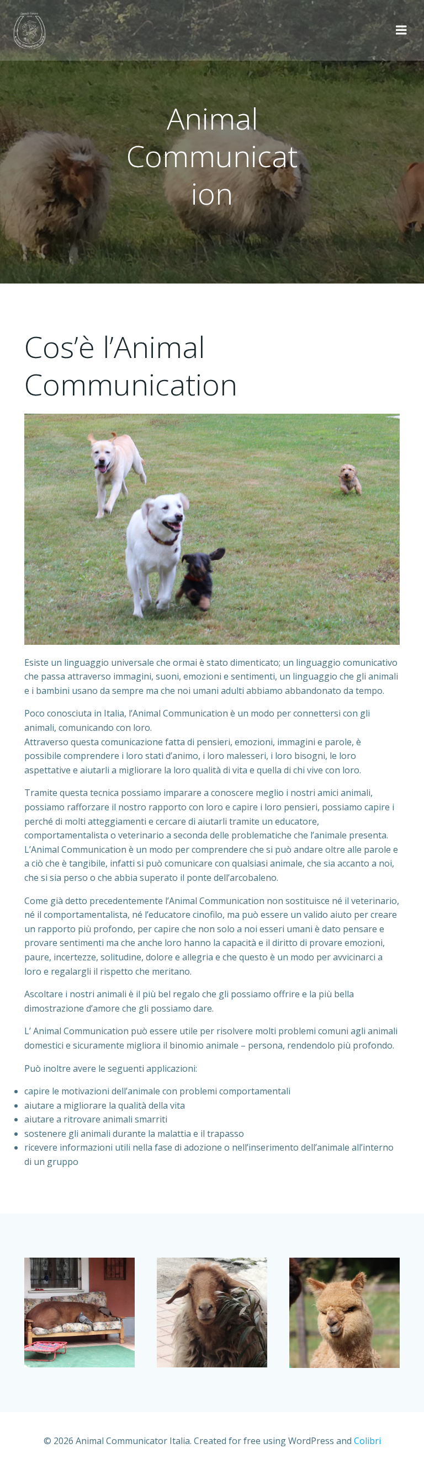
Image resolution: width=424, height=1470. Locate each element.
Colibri (367, 1441)
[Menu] (401, 30)
